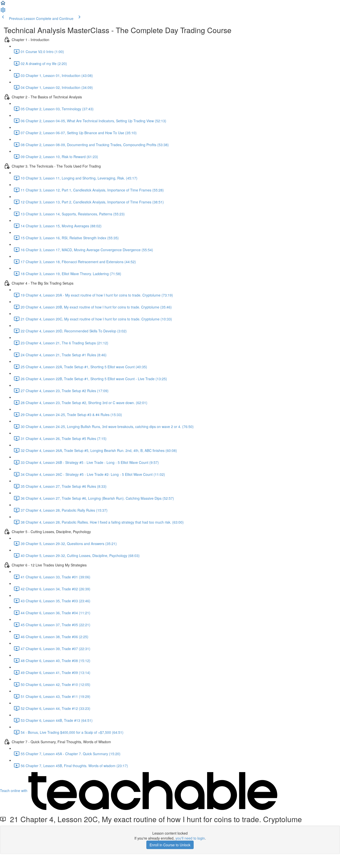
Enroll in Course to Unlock (170, 844)
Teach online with (14, 790)
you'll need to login (190, 838)
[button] (3, 4)
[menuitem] (3, 11)
